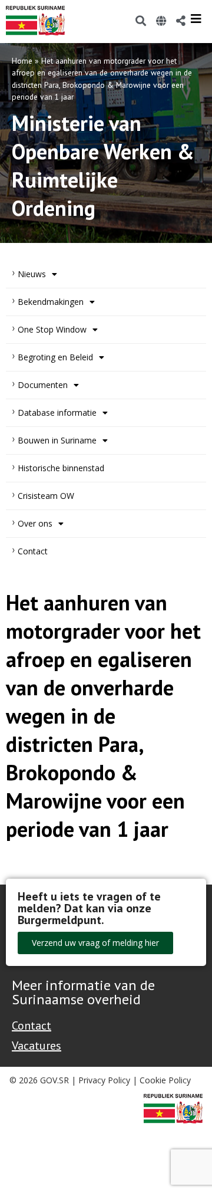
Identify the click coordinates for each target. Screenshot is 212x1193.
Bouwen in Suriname (57, 440)
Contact (33, 551)
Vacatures (36, 1045)
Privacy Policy (104, 1080)
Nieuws (32, 274)
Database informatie (57, 412)
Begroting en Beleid (55, 357)
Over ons (35, 523)
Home (22, 60)
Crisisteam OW (46, 495)
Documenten (43, 384)
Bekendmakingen (51, 301)
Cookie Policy (165, 1080)
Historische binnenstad (61, 468)
